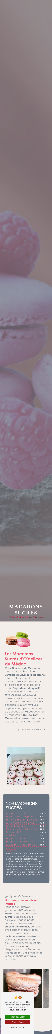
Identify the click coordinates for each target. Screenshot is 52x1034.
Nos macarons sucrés (21, 805)
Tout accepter (18, 1017)
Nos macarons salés (34, 730)
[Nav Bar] (24, 6)
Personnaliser (18, 1027)
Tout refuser (18, 1022)
